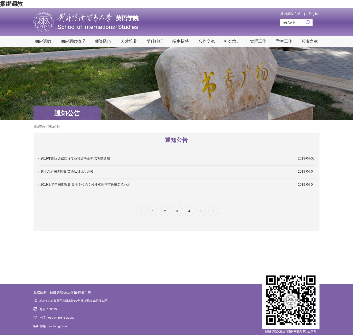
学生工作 (284, 41)
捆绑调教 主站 (290, 14)
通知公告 (67, 113)
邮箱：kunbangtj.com (54, 326)
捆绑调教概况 (73, 41)
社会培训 (232, 41)
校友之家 (310, 41)
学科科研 (154, 41)
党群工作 (258, 41)
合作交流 (206, 41)
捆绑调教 (11, 4)
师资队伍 (103, 41)
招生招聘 (180, 41)
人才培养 (129, 41)
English (313, 14)
